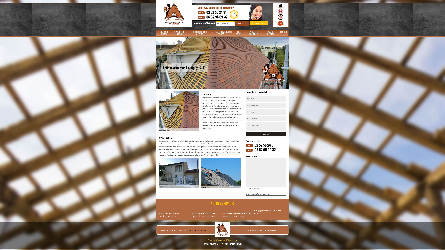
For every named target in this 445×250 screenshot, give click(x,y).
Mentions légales (197, 230)
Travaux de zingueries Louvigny (233, 216)
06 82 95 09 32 (216, 16)
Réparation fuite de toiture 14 (180, 33)
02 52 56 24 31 (216, 12)
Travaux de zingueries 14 (270, 33)
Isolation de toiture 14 (164, 33)
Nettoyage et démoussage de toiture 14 (222, 33)
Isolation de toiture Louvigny (169, 213)
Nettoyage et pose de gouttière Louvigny (237, 213)
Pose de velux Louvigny (167, 216)
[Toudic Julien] (222, 231)
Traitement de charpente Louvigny (203, 216)
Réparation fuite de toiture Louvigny (203, 213)
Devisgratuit (234, 14)
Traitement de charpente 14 (253, 33)
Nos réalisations (259, 23)
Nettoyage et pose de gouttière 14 (200, 33)
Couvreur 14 (283, 33)
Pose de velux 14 (239, 33)
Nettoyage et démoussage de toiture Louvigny (267, 212)
